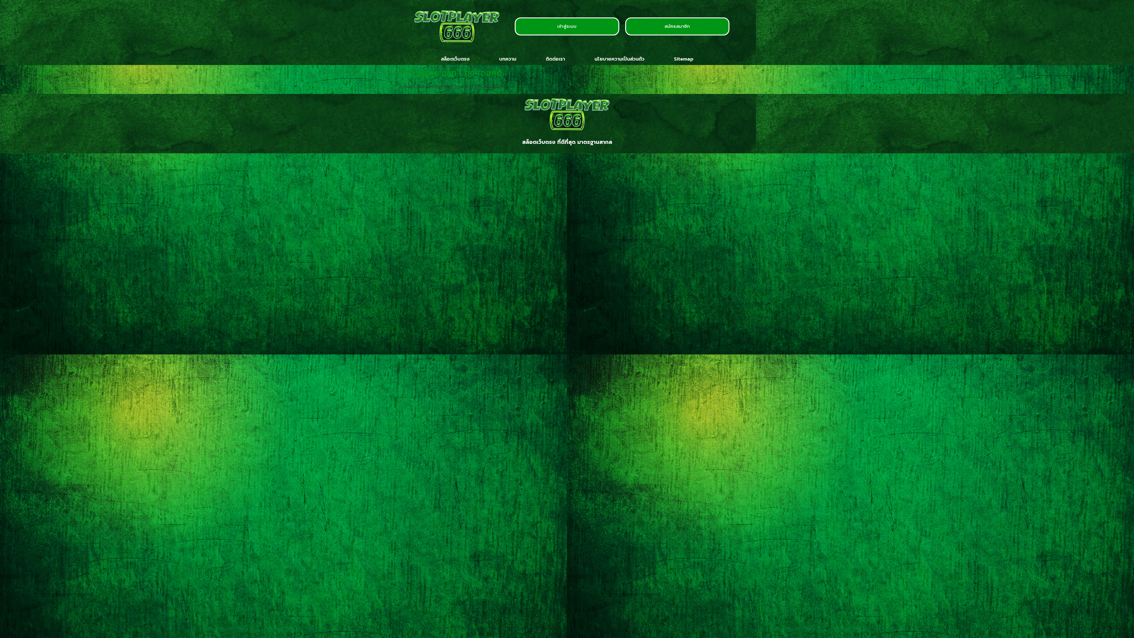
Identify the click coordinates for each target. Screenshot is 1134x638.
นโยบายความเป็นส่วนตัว (619, 59)
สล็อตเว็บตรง (455, 59)
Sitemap (683, 59)
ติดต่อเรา (555, 59)
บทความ (507, 59)
